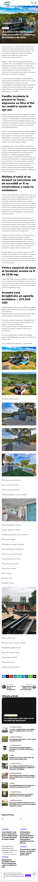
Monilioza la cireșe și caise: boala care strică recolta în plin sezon (21, 758)
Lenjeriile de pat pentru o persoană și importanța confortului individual (21, 795)
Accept (28, 875)
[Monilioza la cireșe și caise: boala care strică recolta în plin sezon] (5, 757)
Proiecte (9, 8)
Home (3, 8)
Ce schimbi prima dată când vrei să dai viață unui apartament (18, 719)
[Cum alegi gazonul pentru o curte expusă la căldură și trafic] (5, 739)
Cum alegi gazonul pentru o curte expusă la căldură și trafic (22, 740)
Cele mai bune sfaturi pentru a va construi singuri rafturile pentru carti (28, 852)
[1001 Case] (6, 3)
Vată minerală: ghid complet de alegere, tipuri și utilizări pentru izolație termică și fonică (22, 777)
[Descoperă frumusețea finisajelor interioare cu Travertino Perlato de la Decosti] (5, 748)
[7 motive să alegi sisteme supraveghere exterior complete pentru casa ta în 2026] (5, 729)
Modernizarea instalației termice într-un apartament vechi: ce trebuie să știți (9, 863)
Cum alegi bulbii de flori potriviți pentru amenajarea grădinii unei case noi (22, 786)
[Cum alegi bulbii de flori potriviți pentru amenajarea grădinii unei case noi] (5, 785)
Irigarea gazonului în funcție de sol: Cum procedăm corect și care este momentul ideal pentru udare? (22, 804)
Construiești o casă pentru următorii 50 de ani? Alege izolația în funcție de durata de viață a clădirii (10, 835)
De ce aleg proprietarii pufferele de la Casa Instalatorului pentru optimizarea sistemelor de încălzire (22, 767)
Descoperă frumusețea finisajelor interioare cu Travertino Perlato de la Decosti (21, 749)
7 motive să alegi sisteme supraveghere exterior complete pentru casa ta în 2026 (22, 731)
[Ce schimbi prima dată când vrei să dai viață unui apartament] (19, 710)
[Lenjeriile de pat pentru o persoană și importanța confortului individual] (5, 794)
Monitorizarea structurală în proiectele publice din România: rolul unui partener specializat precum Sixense (27, 837)
